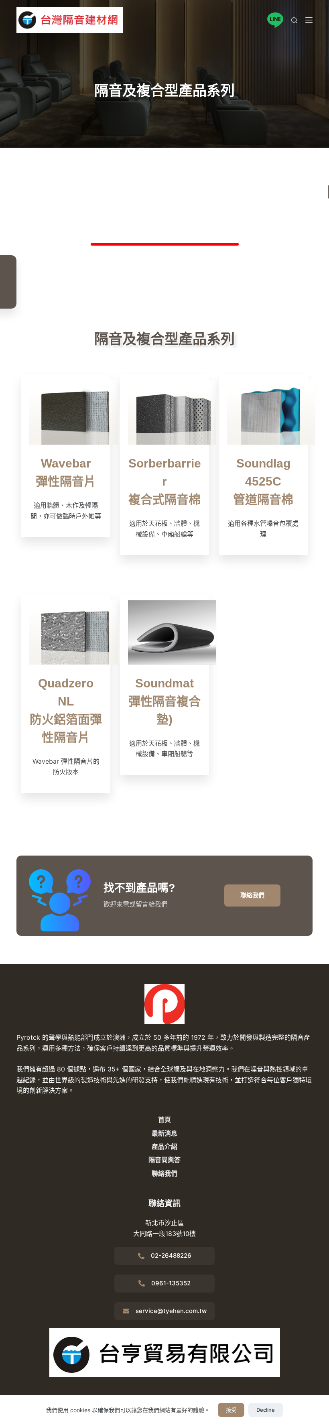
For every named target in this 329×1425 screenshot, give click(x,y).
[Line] (275, 20)
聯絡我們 (164, 1173)
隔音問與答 (164, 1160)
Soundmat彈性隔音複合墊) (164, 701)
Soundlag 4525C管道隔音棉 (263, 481)
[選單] (309, 20)
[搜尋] (294, 20)
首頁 (164, 1120)
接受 (231, 1410)
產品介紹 (164, 1146)
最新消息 (164, 1133)
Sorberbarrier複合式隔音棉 (164, 481)
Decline (265, 1410)
